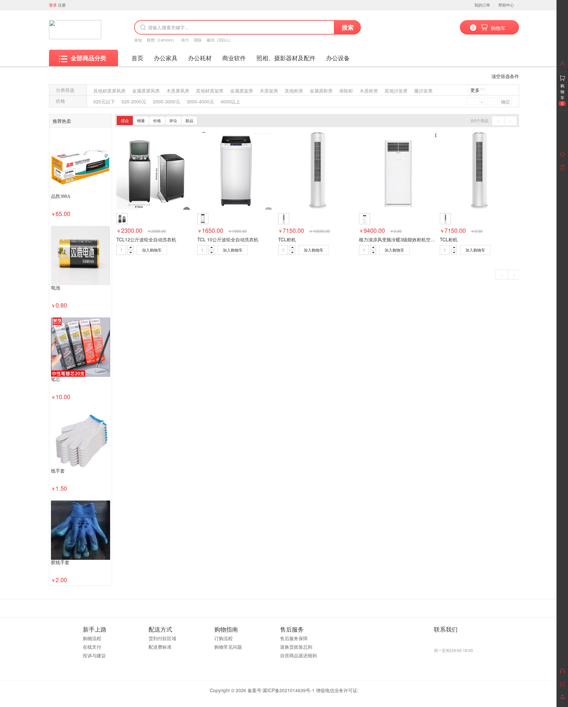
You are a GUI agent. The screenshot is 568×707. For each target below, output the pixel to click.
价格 (157, 120)
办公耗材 (200, 57)
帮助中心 (506, 5)
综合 (125, 120)
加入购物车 (152, 250)
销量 (141, 120)
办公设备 (338, 57)
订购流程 (223, 638)
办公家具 (166, 57)
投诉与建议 (94, 655)
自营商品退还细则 (298, 655)
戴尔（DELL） (220, 39)
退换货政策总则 (296, 646)
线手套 (58, 471)
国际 (198, 39)
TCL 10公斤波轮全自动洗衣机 (227, 239)
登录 (53, 5)
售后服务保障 (294, 638)
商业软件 (234, 57)
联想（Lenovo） (161, 39)
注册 (62, 5)
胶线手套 (60, 562)
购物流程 (92, 638)
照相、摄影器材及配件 (286, 57)
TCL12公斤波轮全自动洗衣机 (146, 239)
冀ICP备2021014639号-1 (289, 690)
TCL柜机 (287, 239)
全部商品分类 (88, 58)
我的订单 (482, 5)
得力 (185, 39)
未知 (138, 39)
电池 (55, 288)
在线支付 (92, 646)
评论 (173, 120)
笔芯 (55, 379)
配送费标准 (160, 646)
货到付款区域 (162, 638)
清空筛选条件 (505, 76)
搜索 (348, 27)
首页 (137, 57)
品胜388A (60, 196)
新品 (189, 120)
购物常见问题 (228, 646)
